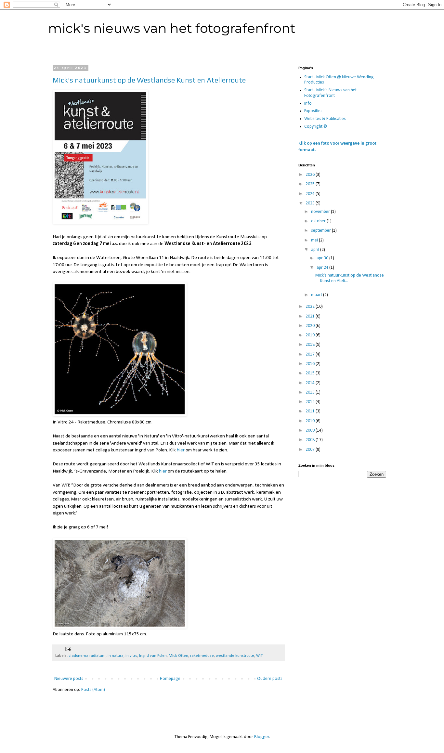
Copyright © (315, 126)
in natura (116, 656)
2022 (311, 306)
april (315, 249)
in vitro (131, 656)
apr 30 (323, 258)
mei (315, 240)
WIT (259, 656)
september (321, 230)
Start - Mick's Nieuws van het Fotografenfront (330, 93)
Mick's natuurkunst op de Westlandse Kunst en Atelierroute (149, 80)
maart (317, 294)
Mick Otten (178, 656)
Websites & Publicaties (325, 118)
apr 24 (323, 267)
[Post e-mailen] (67, 649)
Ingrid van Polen (153, 656)
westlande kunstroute (235, 656)
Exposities (313, 111)
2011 (311, 411)
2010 (311, 421)
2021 (311, 316)
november (321, 211)
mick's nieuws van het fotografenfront (171, 28)
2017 (311, 354)
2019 (311, 335)
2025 (311, 184)
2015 (311, 373)
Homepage (170, 678)
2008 (311, 439)
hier (181, 450)
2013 (311, 392)
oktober (319, 221)
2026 (311, 174)
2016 (311, 363)
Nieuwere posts (68, 678)
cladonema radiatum (87, 656)
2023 (311, 203)
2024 (311, 193)
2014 (311, 383)
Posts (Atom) (93, 689)
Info (308, 103)
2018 (311, 344)
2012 (311, 401)
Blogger (261, 736)
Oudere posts (269, 678)
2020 (311, 325)
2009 (311, 430)
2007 (311, 449)
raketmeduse (202, 656)
